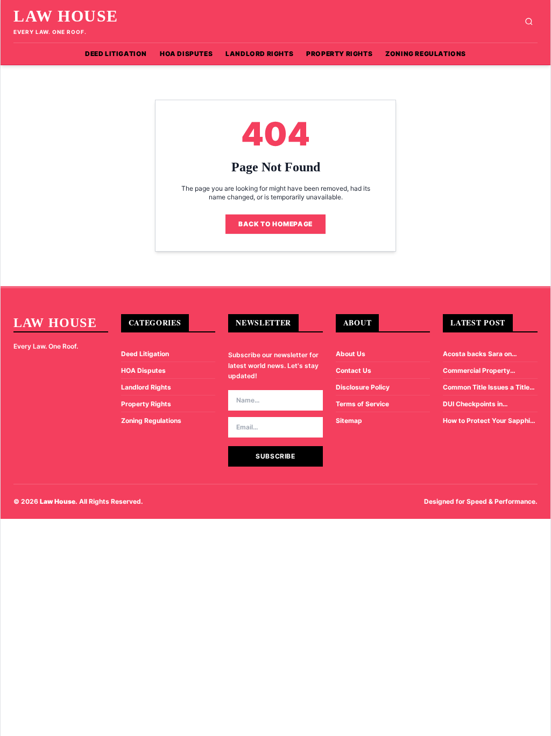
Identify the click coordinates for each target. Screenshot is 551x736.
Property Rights (339, 54)
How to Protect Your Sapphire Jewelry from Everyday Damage (489, 420)
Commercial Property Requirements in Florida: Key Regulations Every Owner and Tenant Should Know (489, 370)
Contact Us (353, 370)
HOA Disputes (186, 54)
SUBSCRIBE (275, 456)
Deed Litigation (116, 54)
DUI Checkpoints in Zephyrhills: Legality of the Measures (485, 404)
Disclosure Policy (363, 387)
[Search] (529, 21)
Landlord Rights (259, 54)
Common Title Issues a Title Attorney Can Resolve (486, 387)
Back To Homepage (275, 224)
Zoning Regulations (425, 54)
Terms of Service (362, 404)
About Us (350, 354)
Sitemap (349, 420)
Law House (65, 16)
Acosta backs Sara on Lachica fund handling (477, 354)
